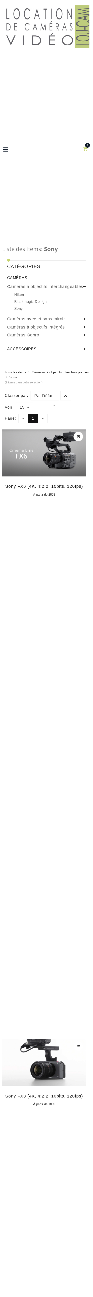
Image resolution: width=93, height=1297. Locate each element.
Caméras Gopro (23, 335)
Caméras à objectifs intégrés (36, 327)
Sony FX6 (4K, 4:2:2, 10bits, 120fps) (44, 486)
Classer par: (16, 395)
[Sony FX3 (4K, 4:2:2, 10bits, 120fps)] (44, 1064)
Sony (13, 377)
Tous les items (15, 372)
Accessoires (22, 349)
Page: (10, 418)
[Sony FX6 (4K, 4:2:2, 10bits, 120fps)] (44, 455)
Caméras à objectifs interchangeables (45, 286)
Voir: (9, 407)
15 (22, 407)
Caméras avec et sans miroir (36, 319)
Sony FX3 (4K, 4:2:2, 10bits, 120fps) (44, 1096)
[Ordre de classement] (65, 395)
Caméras (17, 278)
